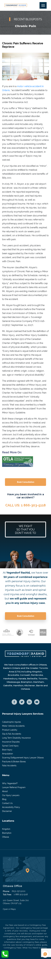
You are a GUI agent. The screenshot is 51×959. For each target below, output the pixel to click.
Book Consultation (25, 482)
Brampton (6, 833)
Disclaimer (7, 811)
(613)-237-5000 (18, 891)
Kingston (6, 829)
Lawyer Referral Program (14, 787)
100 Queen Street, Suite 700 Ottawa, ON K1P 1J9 (16, 904)
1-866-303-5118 (21, 894)
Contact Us (7, 803)
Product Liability (9, 730)
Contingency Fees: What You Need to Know (25, 948)
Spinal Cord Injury (10, 746)
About (5, 791)
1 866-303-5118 (33, 505)
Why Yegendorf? (10, 783)
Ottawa (5, 837)
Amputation (7, 754)
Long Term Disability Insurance (16, 738)
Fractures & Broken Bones (14, 761)
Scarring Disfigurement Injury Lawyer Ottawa (23, 757)
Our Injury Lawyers (10, 795)
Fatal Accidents (9, 765)
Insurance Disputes (11, 742)
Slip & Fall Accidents (11, 734)
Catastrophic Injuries (11, 722)
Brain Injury (7, 750)
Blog (4, 799)
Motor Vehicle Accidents (13, 726)
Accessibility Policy (11, 807)
